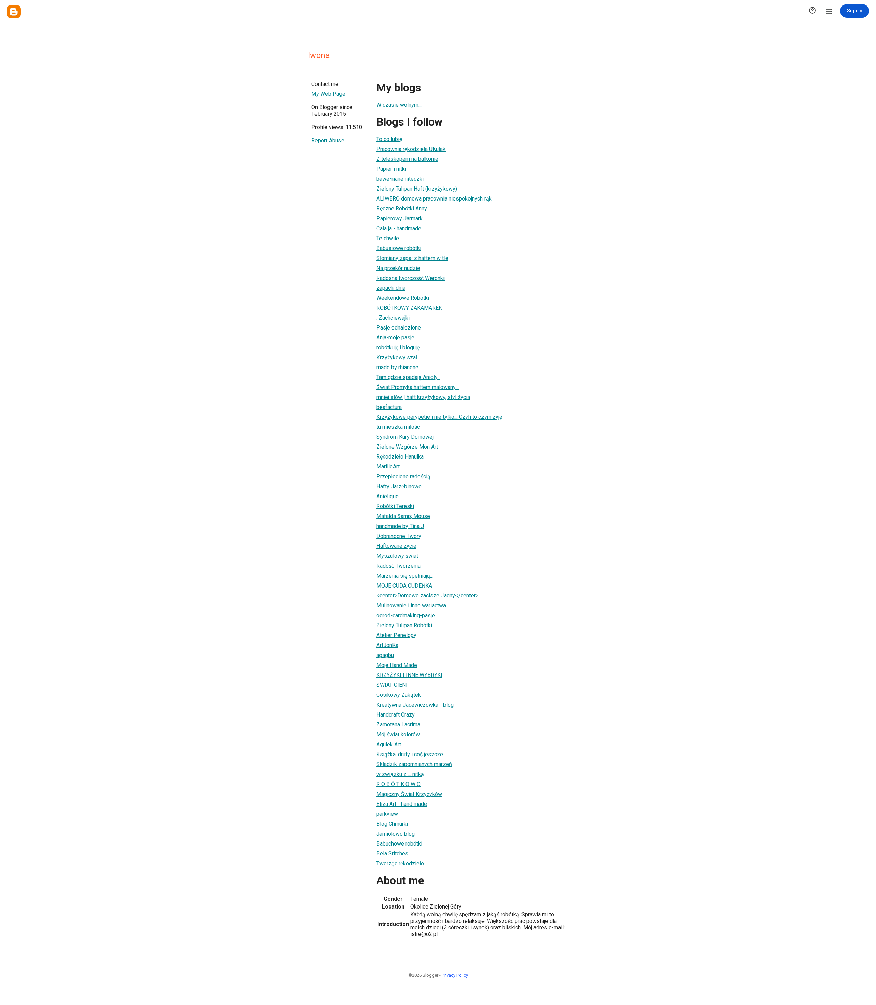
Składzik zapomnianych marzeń (414, 764)
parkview (387, 814)
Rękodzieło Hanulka (400, 456)
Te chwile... (389, 238)
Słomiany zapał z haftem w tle (412, 258)
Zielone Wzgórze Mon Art (407, 446)
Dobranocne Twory (398, 536)
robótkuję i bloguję (398, 347)
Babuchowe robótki (399, 843)
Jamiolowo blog (395, 833)
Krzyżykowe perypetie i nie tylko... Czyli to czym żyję (439, 417)
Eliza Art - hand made (401, 804)
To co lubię (389, 139)
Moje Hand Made (396, 665)
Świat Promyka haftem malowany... (417, 387)
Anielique (387, 496)
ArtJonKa (387, 645)
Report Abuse (327, 140)
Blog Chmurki (392, 824)
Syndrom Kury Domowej (405, 437)
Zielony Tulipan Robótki (404, 625)
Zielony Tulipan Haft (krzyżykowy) (416, 188)
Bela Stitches (392, 853)
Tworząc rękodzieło (400, 863)
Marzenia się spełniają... (404, 575)
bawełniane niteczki (400, 179)
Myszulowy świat (397, 556)
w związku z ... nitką (400, 774)
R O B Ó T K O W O (398, 784)
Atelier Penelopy (396, 635)
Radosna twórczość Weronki (410, 278)
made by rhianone (397, 367)
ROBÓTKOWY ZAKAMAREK (409, 308)
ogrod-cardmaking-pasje (405, 615)
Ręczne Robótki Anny (401, 208)
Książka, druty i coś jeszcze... (411, 754)
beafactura (389, 407)
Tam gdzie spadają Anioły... (408, 377)
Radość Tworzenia (398, 566)
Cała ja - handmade (398, 228)
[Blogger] (14, 11)
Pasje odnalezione (398, 327)
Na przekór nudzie (398, 268)
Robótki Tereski (395, 506)
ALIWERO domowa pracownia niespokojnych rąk (434, 198)
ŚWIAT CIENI (392, 685)
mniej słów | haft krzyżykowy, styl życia (423, 397)
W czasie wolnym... (399, 105)
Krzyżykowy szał (396, 357)
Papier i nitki (391, 169)
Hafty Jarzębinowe (399, 486)
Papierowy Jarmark (399, 218)
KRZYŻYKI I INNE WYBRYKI (409, 675)
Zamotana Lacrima (398, 724)
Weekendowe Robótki (402, 298)
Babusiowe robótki (398, 248)
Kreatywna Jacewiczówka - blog (415, 704)
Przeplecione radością (403, 476)
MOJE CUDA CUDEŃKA (404, 585)
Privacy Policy (455, 975)
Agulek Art (388, 744)
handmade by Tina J (400, 526)
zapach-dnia (390, 288)
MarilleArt (388, 466)
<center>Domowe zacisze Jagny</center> (427, 595)
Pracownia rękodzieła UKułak (411, 149)
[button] (812, 11)
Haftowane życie (396, 546)
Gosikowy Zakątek (398, 695)
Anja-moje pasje (395, 337)
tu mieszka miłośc (398, 427)
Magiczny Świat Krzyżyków (409, 794)
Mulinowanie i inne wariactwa (411, 605)
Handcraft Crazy (395, 714)
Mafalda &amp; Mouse (403, 516)
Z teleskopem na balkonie (407, 159)
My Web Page (328, 94)
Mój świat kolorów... (399, 734)
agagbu (385, 655)
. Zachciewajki (393, 317)
